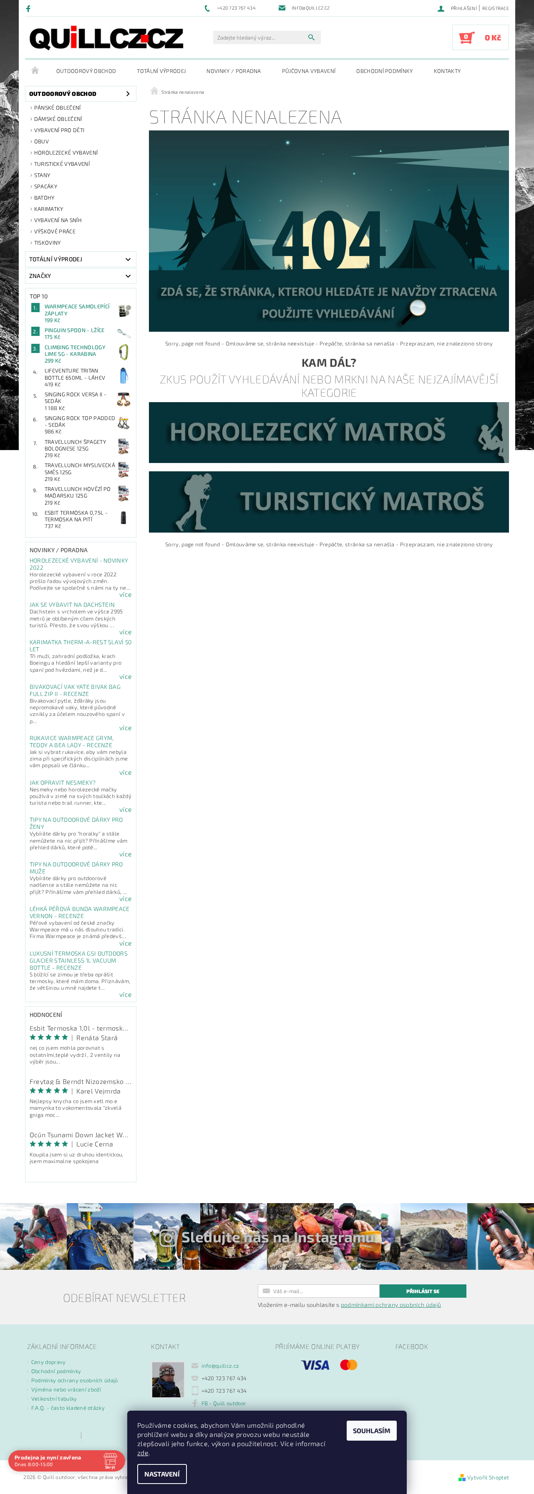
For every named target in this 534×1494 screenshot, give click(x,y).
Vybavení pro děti (59, 130)
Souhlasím (371, 1430)
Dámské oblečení (58, 118)
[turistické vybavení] (329, 501)
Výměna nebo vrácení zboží (66, 1389)
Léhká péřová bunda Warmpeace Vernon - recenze (80, 912)
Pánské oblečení (57, 107)
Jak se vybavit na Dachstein (72, 604)
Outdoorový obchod (86, 71)
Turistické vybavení (62, 163)
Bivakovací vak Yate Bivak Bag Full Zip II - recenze (75, 690)
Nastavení (162, 1474)
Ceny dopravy (48, 1362)
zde (143, 1452)
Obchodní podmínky (384, 71)
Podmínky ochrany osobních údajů (74, 1380)
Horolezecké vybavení (66, 152)
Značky (40, 275)
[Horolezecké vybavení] (329, 431)
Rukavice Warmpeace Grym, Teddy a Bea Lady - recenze (72, 741)
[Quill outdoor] (106, 38)
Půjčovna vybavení (308, 71)
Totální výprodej (161, 71)
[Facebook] (29, 8)
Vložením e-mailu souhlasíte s (349, 1305)
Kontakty (447, 71)
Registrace (495, 8)
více (125, 594)
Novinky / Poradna (234, 71)
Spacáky (45, 186)
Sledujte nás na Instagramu (278, 1236)
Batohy (44, 197)
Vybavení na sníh (58, 220)
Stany (42, 175)
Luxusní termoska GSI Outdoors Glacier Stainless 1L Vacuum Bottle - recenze (79, 960)
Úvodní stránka (35, 71)
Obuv (41, 141)
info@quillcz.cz (220, 1365)
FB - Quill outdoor (224, 1403)
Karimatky (48, 208)
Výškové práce (55, 231)
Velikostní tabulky (54, 1398)
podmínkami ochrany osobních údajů (391, 1304)
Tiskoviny (47, 242)
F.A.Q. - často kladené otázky (68, 1407)
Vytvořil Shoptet (488, 1477)
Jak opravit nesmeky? (63, 782)
